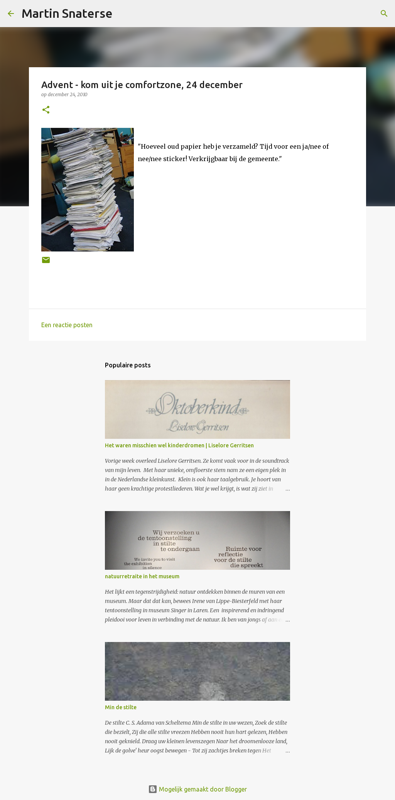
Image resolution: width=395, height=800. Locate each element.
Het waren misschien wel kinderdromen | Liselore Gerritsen (179, 445)
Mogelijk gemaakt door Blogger (202, 789)
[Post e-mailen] (46, 262)
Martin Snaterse (67, 13)
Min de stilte (121, 707)
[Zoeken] (123, 13)
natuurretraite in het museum (142, 576)
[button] (46, 110)
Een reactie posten (67, 324)
